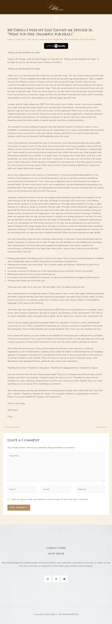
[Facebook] (56, 579)
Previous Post (11, 427)
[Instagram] (47, 579)
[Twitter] (64, 579)
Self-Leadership (71, 39)
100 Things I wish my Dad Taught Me (45, 39)
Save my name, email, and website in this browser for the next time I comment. (49, 499)
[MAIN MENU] (56, 18)
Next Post (102, 427)
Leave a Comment (16, 39)
